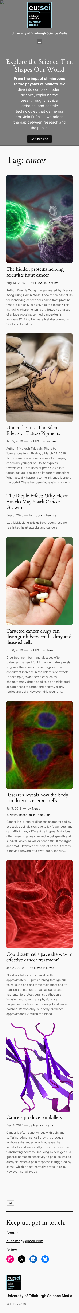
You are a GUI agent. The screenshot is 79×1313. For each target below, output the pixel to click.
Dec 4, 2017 (14, 1125)
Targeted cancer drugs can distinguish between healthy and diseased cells (38, 637)
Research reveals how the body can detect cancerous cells (37, 798)
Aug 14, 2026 (15, 283)
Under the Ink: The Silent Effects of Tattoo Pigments (33, 430)
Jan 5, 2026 (14, 441)
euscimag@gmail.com (24, 1241)
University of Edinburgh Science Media (39, 33)
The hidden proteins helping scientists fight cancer (35, 272)
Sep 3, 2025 (14, 515)
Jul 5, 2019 (14, 808)
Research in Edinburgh (34, 814)
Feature (52, 283)
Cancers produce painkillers (34, 1117)
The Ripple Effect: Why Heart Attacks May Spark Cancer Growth (37, 501)
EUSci (39, 283)
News (49, 650)
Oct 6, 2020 (14, 650)
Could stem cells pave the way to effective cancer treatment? (39, 957)
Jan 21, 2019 (15, 967)
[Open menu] (39, 41)
